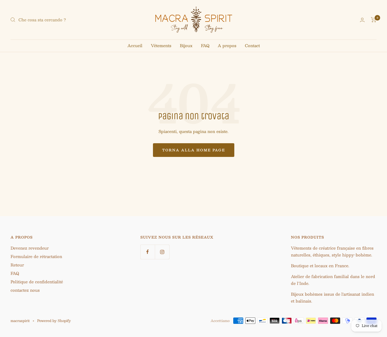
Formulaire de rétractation (36, 256)
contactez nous (25, 290)
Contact (252, 45)
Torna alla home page (193, 150)
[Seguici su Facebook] (147, 252)
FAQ (205, 45)
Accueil (134, 45)
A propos (227, 45)
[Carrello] (373, 19)
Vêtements (161, 45)
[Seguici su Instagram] (162, 252)
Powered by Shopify (54, 320)
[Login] (362, 20)
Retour (17, 264)
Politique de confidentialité (37, 281)
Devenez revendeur (30, 248)
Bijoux (186, 45)
